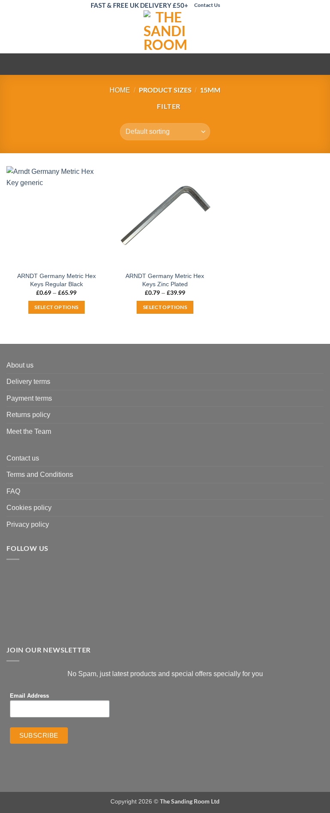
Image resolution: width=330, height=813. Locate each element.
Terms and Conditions (39, 474)
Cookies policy (29, 507)
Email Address (29, 696)
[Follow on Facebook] (226, 5)
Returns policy (28, 414)
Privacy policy (27, 524)
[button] (11, 32)
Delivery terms (28, 381)
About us (20, 365)
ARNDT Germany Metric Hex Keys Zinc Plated (164, 279)
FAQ (13, 491)
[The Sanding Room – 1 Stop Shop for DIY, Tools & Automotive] (165, 31)
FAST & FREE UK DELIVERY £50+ (139, 5)
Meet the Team (28, 431)
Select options (56, 307)
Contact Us (207, 5)
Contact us (22, 458)
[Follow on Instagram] (235, 5)
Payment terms (29, 398)
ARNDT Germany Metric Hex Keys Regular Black (56, 279)
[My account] (304, 31)
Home (120, 90)
